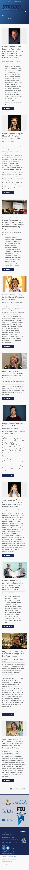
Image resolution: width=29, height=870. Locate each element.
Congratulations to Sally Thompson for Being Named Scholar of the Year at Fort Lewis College (12, 374)
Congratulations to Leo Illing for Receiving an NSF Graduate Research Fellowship (13, 297)
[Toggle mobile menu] (26, 11)
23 (18, 788)
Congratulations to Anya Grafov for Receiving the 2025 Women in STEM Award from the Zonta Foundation (12, 503)
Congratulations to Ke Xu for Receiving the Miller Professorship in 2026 (12, 426)
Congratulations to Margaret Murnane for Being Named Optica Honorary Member (12, 136)
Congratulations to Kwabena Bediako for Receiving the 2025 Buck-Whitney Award (13, 653)
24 (21, 788)
